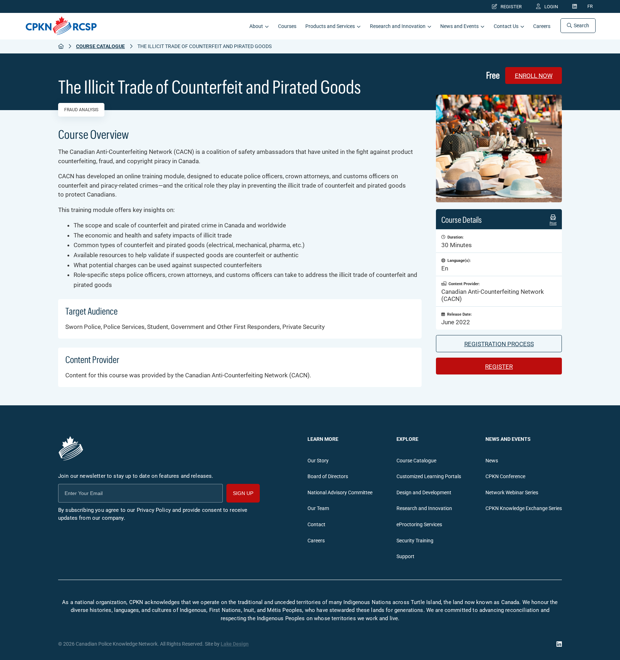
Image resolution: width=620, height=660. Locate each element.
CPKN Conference (505, 476)
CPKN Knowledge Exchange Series (523, 508)
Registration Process (499, 344)
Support (405, 556)
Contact (316, 525)
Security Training (414, 541)
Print (553, 223)
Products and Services (330, 26)
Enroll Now (534, 75)
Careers (541, 26)
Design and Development (423, 493)
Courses (287, 26)
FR (590, 6)
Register (511, 6)
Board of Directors (327, 476)
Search (581, 26)
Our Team (318, 508)
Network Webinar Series (511, 493)
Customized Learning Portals (428, 476)
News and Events (459, 26)
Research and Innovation (398, 26)
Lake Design (235, 644)
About (256, 26)
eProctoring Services (419, 525)
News (491, 461)
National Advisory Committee (339, 493)
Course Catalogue (100, 46)
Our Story (318, 461)
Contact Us (506, 26)
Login (551, 6)
